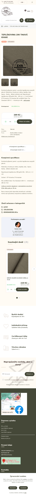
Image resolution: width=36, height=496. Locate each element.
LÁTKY (6, 26)
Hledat (22, 20)
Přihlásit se (29, 374)
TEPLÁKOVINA (8, 209)
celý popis (26, 100)
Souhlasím (23, 488)
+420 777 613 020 (8, 1)
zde (25, 492)
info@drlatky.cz (18, 235)
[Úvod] (7, 11)
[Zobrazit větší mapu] (11, 460)
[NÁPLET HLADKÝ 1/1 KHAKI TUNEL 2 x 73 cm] (18, 263)
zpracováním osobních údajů (20, 380)
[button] (17, 298)
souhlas (25, 479)
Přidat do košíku (24, 121)
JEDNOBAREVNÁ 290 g (11, 212)
